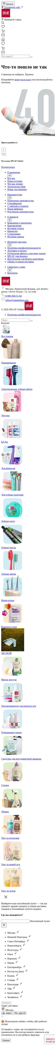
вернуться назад (23, 79)
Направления (14, 225)
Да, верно (6, 1013)
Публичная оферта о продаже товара (26, 253)
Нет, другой (20, 1013)
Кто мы (11, 178)
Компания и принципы (19, 223)
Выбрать (6, 1003)
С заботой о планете (17, 206)
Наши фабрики (15, 209)
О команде (12, 217)
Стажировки (13, 234)
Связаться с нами (16, 267)
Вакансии (12, 231)
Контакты (12, 273)
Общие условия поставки (20, 261)
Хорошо (6, 1040)
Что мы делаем (15, 184)
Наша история (14, 181)
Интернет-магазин (17, 242)
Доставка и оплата (17, 250)
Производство (14, 194)
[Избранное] (3, 27)
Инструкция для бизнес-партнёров (25, 259)
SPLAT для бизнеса (17, 256)
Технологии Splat (16, 186)
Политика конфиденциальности (24, 248)
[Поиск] (31, 320)
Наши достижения (17, 189)
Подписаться (8, 167)
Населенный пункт (40, 921)
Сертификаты (14, 203)
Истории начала (15, 236)
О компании (13, 172)
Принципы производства (20, 200)
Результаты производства (20, 211)
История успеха (15, 228)
